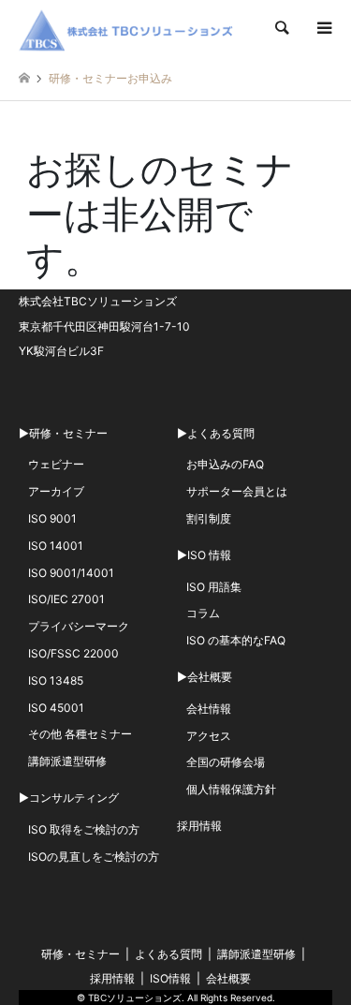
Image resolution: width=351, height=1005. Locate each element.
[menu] (323, 28)
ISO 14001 (55, 546)
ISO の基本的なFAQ (235, 640)
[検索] (281, 28)
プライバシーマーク (78, 626)
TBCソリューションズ (135, 997)
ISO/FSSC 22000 (73, 653)
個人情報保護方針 (231, 789)
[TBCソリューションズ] (129, 28)
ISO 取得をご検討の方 (83, 829)
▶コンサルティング (69, 798)
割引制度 (208, 518)
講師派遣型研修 (67, 761)
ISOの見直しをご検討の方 (93, 857)
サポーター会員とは (236, 491)
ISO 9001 (52, 518)
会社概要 (228, 978)
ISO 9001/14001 (71, 573)
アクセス (208, 736)
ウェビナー (56, 464)
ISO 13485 (55, 680)
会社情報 (208, 709)
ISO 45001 (56, 708)
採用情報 (199, 826)
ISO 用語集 (213, 587)
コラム (203, 613)
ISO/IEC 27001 (66, 599)
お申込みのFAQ (225, 464)
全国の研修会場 (225, 762)
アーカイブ (56, 491)
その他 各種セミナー (80, 734)
